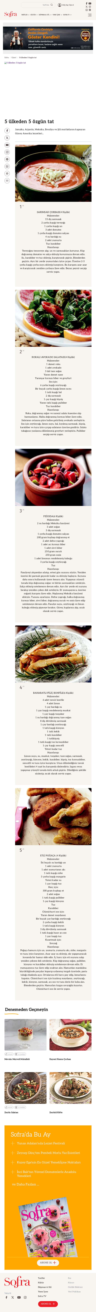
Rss (69, 1278)
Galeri (14, 58)
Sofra (6, 58)
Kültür (41, 1283)
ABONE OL (46, 1262)
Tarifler (41, 1278)
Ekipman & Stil (44, 1287)
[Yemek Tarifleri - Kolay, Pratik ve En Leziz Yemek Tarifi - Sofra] (10, 14)
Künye (71, 1283)
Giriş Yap (65, 5)
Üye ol (71, 5)
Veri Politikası (74, 1292)
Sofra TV (42, 1296)
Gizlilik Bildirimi (75, 1287)
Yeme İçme (43, 1292)
